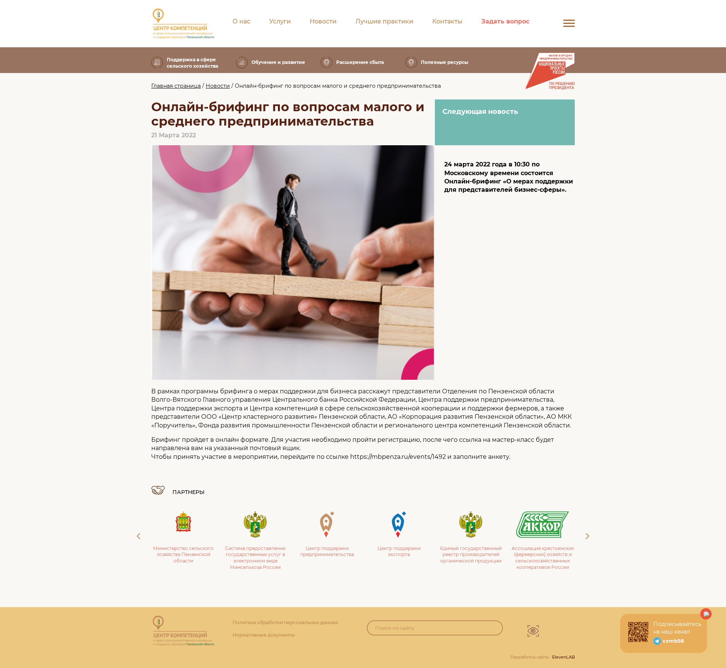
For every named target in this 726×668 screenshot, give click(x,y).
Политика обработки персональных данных (285, 622)
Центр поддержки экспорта (398, 551)
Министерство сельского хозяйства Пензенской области (183, 554)
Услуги (280, 21)
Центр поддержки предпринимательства (327, 551)
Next (587, 536)
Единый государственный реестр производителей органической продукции (471, 554)
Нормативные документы (264, 635)
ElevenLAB (563, 657)
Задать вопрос (505, 21)
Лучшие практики (384, 21)
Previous (138, 536)
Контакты (447, 21)
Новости (323, 21)
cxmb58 (673, 641)
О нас (241, 21)
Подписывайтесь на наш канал (677, 628)
